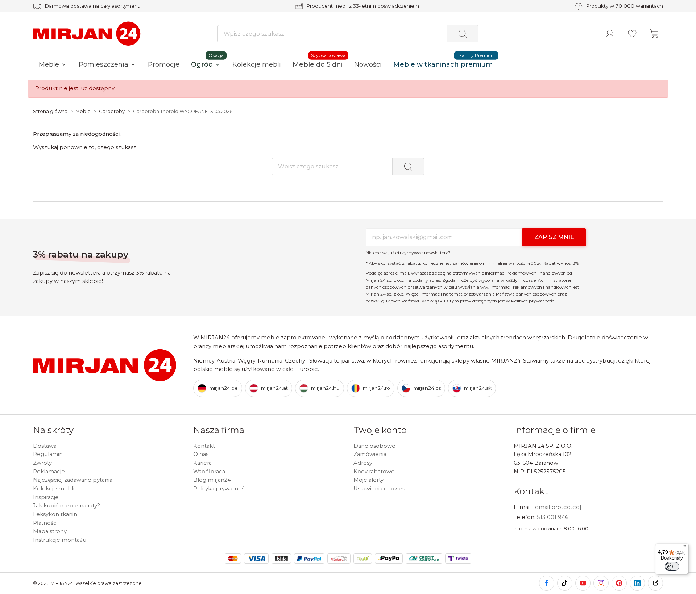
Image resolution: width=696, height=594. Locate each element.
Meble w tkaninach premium (443, 64)
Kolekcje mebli (256, 64)
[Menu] (684, 547)
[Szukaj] (462, 33)
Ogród (202, 64)
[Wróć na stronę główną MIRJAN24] (87, 33)
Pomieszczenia (103, 64)
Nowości (368, 64)
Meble (49, 64)
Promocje (163, 64)
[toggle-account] (609, 33)
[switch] (672, 566)
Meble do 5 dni (318, 64)
